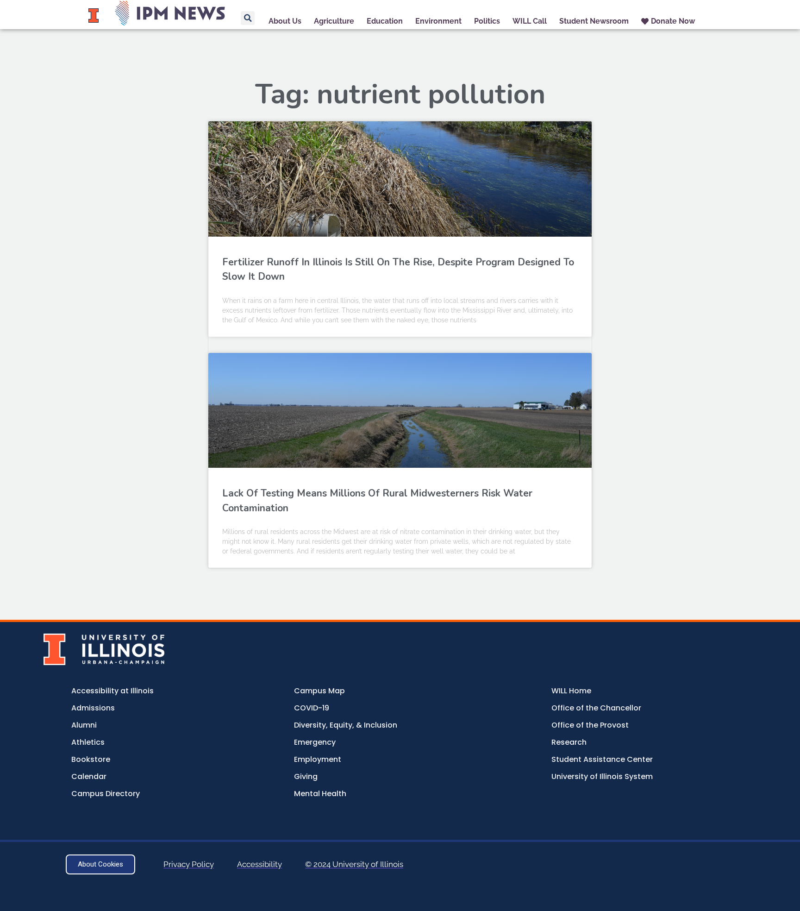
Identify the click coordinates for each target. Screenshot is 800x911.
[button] (248, 18)
